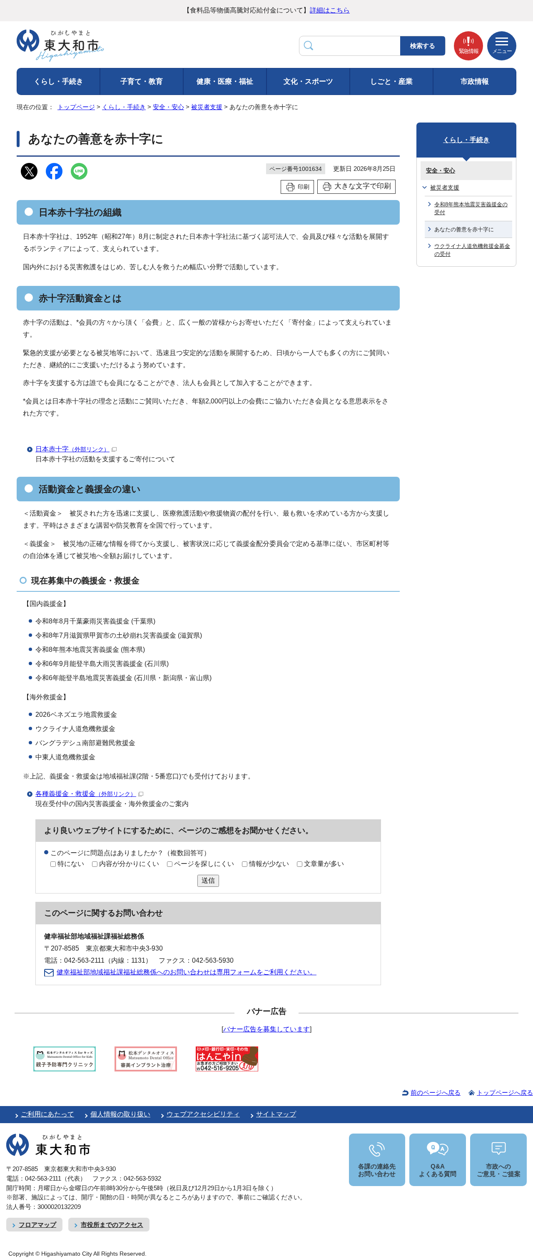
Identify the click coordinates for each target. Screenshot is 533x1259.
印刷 (303, 186)
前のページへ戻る (436, 1092)
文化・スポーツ (308, 81)
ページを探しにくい (204, 863)
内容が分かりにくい (129, 863)
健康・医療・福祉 (225, 81)
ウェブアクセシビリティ (203, 1114)
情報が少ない (269, 863)
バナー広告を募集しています (266, 1029)
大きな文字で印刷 (362, 186)
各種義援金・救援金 (85, 793)
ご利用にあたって (47, 1114)
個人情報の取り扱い (120, 1114)
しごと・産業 (391, 81)
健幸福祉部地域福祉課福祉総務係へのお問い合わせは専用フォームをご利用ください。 (186, 972)
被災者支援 (206, 106)
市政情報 (475, 81)
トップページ (76, 106)
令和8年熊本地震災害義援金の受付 (471, 208)
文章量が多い (324, 863)
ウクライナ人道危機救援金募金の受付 (472, 250)
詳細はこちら (330, 10)
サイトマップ (276, 1114)
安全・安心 (168, 106)
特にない (70, 863)
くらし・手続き (58, 81)
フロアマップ (37, 1224)
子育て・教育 (141, 81)
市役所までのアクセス (112, 1224)
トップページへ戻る (505, 1092)
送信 (208, 880)
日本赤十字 (72, 449)
